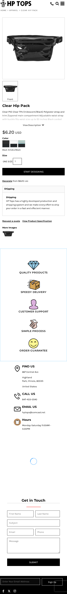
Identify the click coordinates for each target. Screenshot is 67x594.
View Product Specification (37, 221)
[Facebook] (3, 591)
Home (3, 10)
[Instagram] (14, 591)
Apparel (13, 10)
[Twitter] (9, 591)
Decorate (7, 181)
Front (10, 99)
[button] (57, 3)
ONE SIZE (8, 161)
